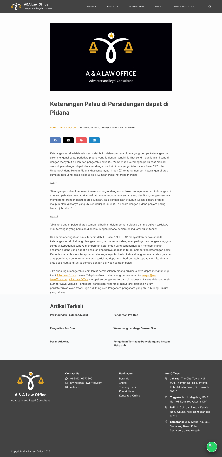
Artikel (111, 6)
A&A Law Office (36, 4)
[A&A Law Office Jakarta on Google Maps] (188, 385)
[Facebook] (55, 140)
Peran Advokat (59, 341)
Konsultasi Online (184, 6)
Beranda (91, 6)
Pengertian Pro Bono (63, 328)
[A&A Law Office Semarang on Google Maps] (188, 426)
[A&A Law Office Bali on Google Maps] (188, 411)
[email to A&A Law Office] (83, 383)
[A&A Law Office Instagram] (83, 387)
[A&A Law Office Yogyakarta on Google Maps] (188, 399)
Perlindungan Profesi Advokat (69, 315)
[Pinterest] (81, 140)
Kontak (159, 6)
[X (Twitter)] (68, 140)
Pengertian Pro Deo (125, 315)
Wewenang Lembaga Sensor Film (134, 328)
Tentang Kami (136, 6)
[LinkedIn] (94, 140)
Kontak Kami (126, 391)
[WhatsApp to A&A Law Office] (83, 378)
